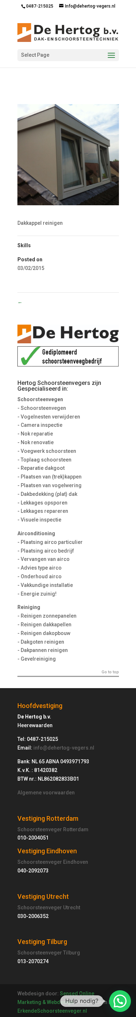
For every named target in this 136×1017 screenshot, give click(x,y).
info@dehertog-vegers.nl (63, 748)
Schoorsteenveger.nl (62, 1011)
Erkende (27, 1011)
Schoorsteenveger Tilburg (48, 953)
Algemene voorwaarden (46, 792)
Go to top (110, 672)
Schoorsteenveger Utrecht (48, 907)
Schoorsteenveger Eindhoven (52, 862)
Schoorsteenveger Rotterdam (52, 829)
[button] (120, 1001)
